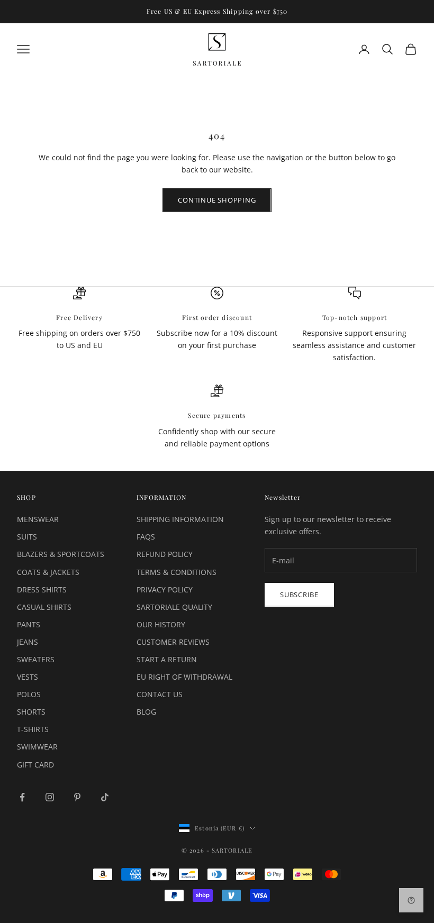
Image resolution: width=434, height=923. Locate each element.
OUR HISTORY (161, 624)
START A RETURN (167, 659)
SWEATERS (36, 659)
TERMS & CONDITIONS (176, 572)
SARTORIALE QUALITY (174, 607)
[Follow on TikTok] (105, 797)
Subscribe (299, 594)
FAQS (146, 537)
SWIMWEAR (37, 747)
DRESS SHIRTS (42, 589)
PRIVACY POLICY (165, 589)
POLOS (29, 694)
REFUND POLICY (165, 554)
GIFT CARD (35, 765)
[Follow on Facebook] (22, 797)
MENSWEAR (38, 519)
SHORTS (31, 712)
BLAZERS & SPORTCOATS (60, 554)
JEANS (27, 642)
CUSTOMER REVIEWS (173, 642)
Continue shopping (217, 200)
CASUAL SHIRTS (44, 607)
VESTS (27, 677)
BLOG (146, 712)
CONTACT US (160, 694)
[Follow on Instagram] (49, 797)
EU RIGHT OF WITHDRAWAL (184, 677)
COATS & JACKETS (48, 572)
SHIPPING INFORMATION (180, 519)
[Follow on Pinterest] (77, 797)
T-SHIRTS (33, 729)
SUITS (27, 537)
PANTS (28, 624)
